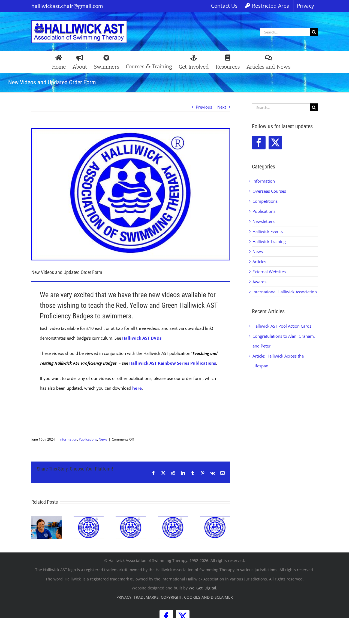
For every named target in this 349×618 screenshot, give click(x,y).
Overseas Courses (269, 191)
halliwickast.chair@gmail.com (67, 6)
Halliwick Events (267, 231)
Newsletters (263, 221)
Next (221, 107)
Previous (204, 107)
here (137, 388)
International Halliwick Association (284, 291)
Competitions (265, 201)
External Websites (269, 271)
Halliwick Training (269, 241)
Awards (259, 281)
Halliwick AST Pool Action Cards (281, 326)
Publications (88, 439)
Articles (259, 261)
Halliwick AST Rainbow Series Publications (172, 363)
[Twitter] (275, 142)
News (103, 439)
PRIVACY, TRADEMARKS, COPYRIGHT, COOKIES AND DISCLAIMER (174, 597)
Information (68, 439)
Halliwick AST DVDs (141, 338)
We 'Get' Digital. (203, 588)
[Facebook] (259, 142)
